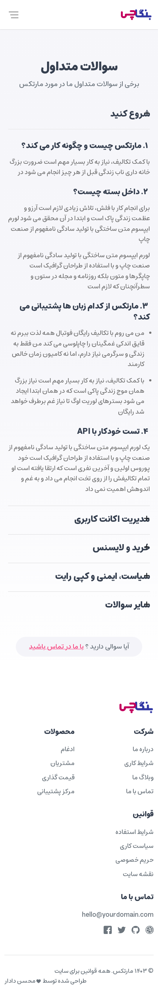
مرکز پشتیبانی (56, 791)
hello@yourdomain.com (118, 915)
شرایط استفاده (134, 832)
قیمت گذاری (58, 777)
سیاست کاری (137, 846)
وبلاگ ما (143, 777)
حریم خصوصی (134, 859)
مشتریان (62, 763)
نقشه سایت (138, 874)
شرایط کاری (139, 763)
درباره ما (143, 749)
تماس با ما (140, 791)
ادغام (68, 749)
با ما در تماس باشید (56, 647)
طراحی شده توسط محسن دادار (45, 981)
